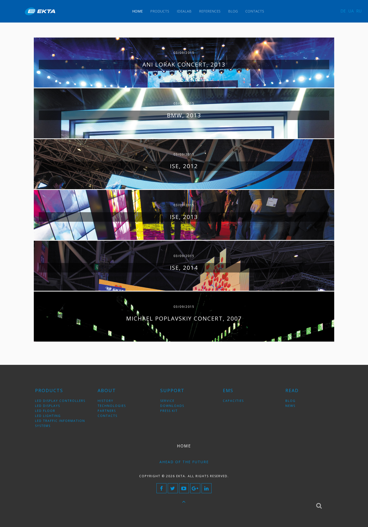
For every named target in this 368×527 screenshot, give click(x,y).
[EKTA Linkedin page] (207, 488)
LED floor (45, 411)
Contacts (254, 11)
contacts (107, 416)
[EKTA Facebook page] (161, 488)
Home (137, 11)
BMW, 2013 (184, 115)
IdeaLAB (184, 11)
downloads (172, 406)
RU (359, 11)
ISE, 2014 (184, 268)
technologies (112, 406)
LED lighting (48, 416)
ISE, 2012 (184, 166)
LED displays (47, 406)
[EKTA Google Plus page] (195, 488)
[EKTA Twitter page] (173, 488)
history (105, 401)
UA (351, 11)
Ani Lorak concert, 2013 (184, 64)
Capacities (233, 401)
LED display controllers (60, 401)
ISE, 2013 (184, 217)
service (167, 401)
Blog (233, 11)
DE (343, 11)
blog (290, 401)
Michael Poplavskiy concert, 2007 (184, 318)
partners (107, 411)
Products (159, 11)
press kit (169, 411)
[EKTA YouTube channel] (184, 488)
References (210, 11)
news (290, 406)
